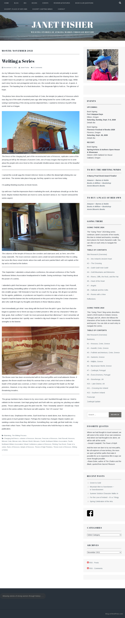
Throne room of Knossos (62, 447)
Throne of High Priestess (43, 447)
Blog (16, 3)
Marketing (7, 435)
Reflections (91, 299)
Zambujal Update (93, 402)
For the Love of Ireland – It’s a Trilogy (104, 497)
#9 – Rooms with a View (96, 294)
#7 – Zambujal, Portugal (96, 370)
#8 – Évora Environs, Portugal (98, 375)
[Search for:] (98, 415)
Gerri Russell (62, 438)
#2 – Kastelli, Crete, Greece (98, 348)
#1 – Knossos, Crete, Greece (98, 344)
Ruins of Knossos (13, 447)
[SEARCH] (120, 3)
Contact (61, 9)
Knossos (71, 438)
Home (6, 3)
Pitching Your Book (59, 444)
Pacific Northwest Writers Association (54, 441)
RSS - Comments (96, 568)
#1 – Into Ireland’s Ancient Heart (99, 259)
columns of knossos (27, 438)
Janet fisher (62, 24)
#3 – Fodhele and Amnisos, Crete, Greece (103, 353)
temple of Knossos (27, 447)
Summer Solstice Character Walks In (104, 493)
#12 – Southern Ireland (96, 393)
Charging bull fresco (11, 438)
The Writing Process (19, 435)
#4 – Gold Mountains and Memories (101, 272)
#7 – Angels (91, 286)
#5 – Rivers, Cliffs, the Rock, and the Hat (102, 277)
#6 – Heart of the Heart (96, 281)
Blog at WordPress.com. (114, 614)
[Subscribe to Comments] (88, 568)
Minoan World (27, 441)
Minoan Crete (6, 441)
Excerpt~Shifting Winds (42, 9)
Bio (25, 3)
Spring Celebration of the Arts (101, 501)
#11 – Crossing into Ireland (97, 388)
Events (45, 3)
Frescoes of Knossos (49, 438)
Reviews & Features (62, 3)
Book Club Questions (84, 3)
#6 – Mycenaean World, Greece (99, 366)
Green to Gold (95, 483)
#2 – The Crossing (94, 263)
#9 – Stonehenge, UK (95, 379)
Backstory (91, 339)
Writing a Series (18, 61)
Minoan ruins (17, 441)
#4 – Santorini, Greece (95, 357)
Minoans (36, 441)
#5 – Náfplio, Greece (95, 361)
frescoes (38, 438)
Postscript (91, 397)
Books (34, 3)
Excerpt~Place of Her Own (15, 9)
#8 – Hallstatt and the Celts (97, 290)
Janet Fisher (24, 67)
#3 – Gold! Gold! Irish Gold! (97, 268)
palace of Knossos (44, 444)
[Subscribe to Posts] (88, 563)
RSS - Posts (94, 563)
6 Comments (37, 67)
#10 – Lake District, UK (96, 384)
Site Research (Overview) (97, 254)
